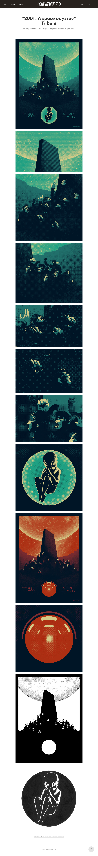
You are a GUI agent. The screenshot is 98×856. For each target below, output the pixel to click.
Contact (20, 4)
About (5, 4)
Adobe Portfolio (52, 849)
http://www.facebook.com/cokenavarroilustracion (49, 837)
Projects (12, 4)
